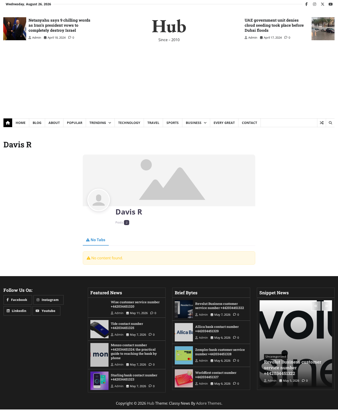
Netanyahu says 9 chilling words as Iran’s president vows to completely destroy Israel (59, 25)
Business (193, 122)
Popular (74, 122)
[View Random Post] (321, 122)
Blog (37, 122)
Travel (153, 122)
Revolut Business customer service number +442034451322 (219, 305)
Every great (224, 122)
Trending (97, 122)
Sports (172, 122)
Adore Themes (208, 403)
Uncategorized (276, 356)
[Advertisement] (169, 84)
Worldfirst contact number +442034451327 (215, 374)
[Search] (330, 122)
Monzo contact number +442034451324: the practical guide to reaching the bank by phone (134, 351)
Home (21, 122)
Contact (249, 122)
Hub (169, 26)
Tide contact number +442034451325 (127, 325)
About (54, 122)
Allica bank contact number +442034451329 (217, 328)
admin (36, 37)
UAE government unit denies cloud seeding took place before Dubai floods (274, 25)
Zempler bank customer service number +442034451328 (220, 351)
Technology (129, 122)
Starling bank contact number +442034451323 (134, 377)
